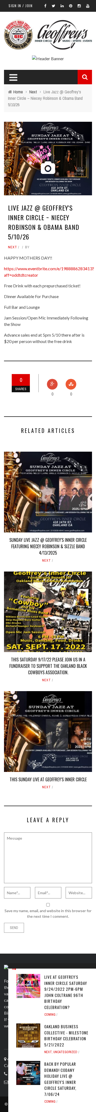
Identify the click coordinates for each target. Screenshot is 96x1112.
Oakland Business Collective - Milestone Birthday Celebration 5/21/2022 (66, 1035)
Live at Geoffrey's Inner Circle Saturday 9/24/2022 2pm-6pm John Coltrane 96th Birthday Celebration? (65, 992)
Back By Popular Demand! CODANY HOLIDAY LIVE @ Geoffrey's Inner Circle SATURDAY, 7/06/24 (60, 1079)
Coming (49, 1014)
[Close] (14, 969)
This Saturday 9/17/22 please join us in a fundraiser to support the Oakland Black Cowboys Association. (48, 666)
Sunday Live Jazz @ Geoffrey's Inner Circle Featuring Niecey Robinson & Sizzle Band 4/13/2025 (48, 546)
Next (12, 247)
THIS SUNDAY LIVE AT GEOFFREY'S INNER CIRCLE (48, 779)
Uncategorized (65, 1052)
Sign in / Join (21, 5)
